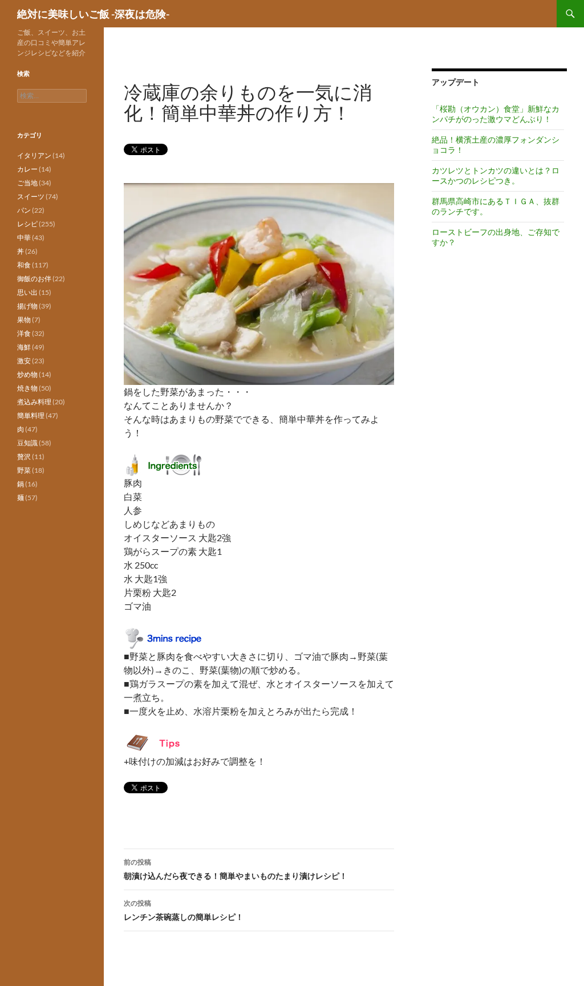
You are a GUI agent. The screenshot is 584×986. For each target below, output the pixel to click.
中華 (24, 237)
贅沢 (24, 456)
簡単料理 (30, 415)
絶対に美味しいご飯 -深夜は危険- (93, 13)
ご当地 (27, 182)
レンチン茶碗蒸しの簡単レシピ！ (184, 910)
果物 (24, 319)
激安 (24, 360)
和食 (24, 265)
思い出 (27, 292)
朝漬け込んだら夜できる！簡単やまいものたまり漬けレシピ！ (235, 869)
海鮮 (24, 347)
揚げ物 (27, 306)
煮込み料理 (34, 401)
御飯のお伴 (34, 278)
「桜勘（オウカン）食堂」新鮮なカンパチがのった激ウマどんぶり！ (495, 114)
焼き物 (27, 388)
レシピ (27, 224)
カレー (27, 169)
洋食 (24, 333)
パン (24, 210)
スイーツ (30, 196)
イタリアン (34, 155)
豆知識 (27, 443)
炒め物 (27, 374)
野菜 (24, 470)
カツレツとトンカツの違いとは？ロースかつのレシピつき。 (495, 175)
